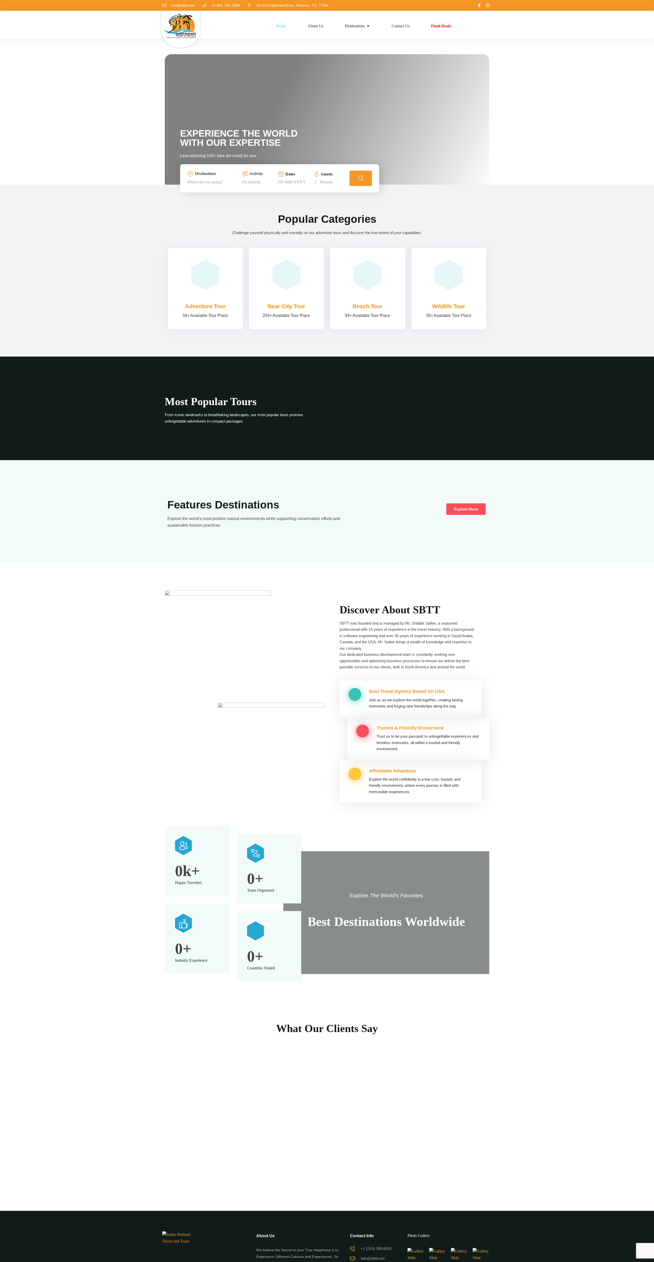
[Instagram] (488, 5)
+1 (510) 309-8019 (376, 1248)
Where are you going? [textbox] (205, 182)
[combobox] (213, 182)
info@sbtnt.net (183, 5)
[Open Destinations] (368, 26)
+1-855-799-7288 (225, 5)
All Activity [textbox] (251, 182)
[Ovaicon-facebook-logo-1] (479, 5)
